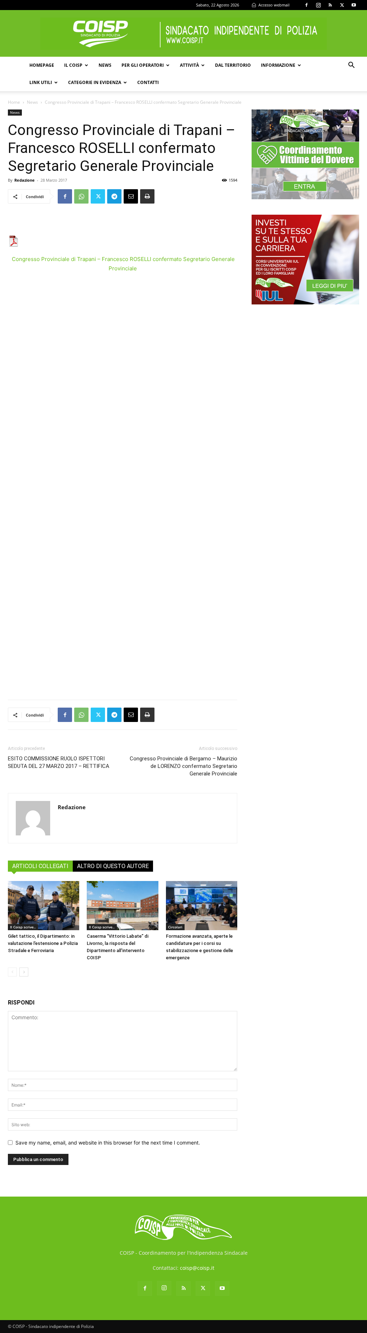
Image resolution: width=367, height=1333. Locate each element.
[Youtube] (353, 5)
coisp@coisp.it (197, 1267)
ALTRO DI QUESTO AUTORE (113, 866)
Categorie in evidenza (94, 82)
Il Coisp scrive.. (23, 926)
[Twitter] (342, 5)
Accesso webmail (273, 5)
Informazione (278, 65)
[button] (351, 65)
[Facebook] (306, 5)
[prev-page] (12, 972)
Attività (189, 65)
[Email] (131, 196)
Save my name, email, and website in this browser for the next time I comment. (107, 1142)
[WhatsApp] (81, 196)
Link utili (40, 82)
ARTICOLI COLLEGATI (40, 866)
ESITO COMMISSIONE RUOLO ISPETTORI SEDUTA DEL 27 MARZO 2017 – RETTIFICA (58, 762)
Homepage (41, 65)
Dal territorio (233, 65)
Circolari (175, 926)
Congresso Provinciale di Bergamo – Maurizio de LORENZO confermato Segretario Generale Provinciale (183, 766)
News (105, 65)
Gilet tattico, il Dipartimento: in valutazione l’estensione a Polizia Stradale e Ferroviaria (43, 943)
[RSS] (330, 5)
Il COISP (73, 65)
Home (14, 102)
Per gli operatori (142, 65)
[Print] (147, 196)
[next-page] (23, 972)
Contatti (148, 82)
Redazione (24, 180)
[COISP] (183, 34)
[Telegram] (114, 196)
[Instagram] (318, 5)
